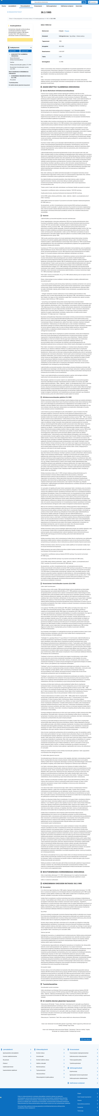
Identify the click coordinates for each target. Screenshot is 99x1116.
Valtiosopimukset (51, 6)
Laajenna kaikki (24, 51)
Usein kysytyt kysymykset (84, 1097)
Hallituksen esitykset (67, 6)
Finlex (10, 18)
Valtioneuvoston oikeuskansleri (78, 1056)
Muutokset (6, 1060)
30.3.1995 (53, 18)
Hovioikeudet (40, 1056)
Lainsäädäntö (12, 6)
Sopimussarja (73, 1071)
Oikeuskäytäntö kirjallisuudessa (45, 1077)
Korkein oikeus (28, 18)
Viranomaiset (38, 6)
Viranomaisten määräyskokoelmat (79, 1053)
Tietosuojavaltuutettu (76, 1060)
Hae (83, 2)
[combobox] (56, 2)
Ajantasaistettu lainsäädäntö (10, 1053)
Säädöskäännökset (8, 1067)
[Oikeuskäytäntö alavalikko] (31, 6)
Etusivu (4, 6)
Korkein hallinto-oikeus (42, 1060)
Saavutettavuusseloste (83, 1104)
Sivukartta (80, 1107)
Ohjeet (79, 1093)
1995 (47, 18)
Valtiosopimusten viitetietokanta (78, 1078)
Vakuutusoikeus (40, 1073)
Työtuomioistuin (40, 1070)
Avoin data (79, 6)
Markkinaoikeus (40, 1067)
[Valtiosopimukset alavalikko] (58, 6)
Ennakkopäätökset (15, 12)
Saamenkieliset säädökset (10, 1070)
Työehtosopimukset (75, 1063)
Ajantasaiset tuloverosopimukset (79, 1075)
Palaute (79, 1100)
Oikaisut (5, 1063)
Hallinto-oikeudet (41, 1063)
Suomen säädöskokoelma (10, 1056)
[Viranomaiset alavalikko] (43, 6)
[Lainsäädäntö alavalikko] (18, 6)
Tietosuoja (80, 1111)
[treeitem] (20, 55)
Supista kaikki (12, 51)
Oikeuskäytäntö (25, 6)
